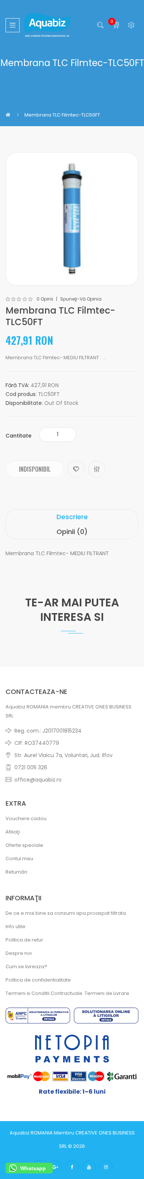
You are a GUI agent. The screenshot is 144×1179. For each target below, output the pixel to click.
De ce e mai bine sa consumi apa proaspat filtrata (66, 913)
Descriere (72, 516)
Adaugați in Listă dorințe (76, 469)
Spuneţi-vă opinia (81, 299)
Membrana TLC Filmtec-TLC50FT (62, 114)
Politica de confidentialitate (38, 979)
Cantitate (18, 435)
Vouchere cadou (26, 818)
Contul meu (19, 858)
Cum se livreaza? (26, 966)
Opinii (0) (72, 531)
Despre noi (19, 953)
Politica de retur (24, 939)
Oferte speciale (24, 845)
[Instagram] (106, 1167)
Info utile (15, 926)
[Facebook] (72, 1167)
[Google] (55, 1167)
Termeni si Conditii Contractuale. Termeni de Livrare (67, 993)
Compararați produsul (96, 469)
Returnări (16, 871)
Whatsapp (33, 1168)
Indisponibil (35, 469)
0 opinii (45, 299)
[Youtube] (89, 1167)
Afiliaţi (13, 831)
